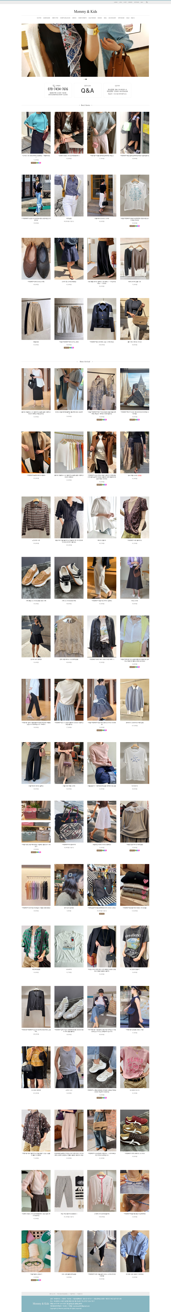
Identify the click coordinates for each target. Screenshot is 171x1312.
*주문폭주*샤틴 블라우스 (134, 540)
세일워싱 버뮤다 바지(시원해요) (102, 844)
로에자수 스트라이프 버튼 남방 (135, 722)
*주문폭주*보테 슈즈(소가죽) (36, 281)
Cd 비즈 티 (135, 786)
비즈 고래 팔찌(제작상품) (69, 1274)
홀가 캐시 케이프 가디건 (135, 342)
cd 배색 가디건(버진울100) (101, 1213)
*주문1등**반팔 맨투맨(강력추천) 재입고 (102, 155)
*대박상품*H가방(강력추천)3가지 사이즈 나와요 (102, 907)
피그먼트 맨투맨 (36, 1090)
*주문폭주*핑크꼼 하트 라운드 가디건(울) (135, 907)
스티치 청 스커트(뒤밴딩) (69, 281)
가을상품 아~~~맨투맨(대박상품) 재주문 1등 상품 (102, 786)
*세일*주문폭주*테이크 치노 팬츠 (69, 342)
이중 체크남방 (36, 969)
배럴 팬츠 (36, 342)
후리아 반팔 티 (102, 540)
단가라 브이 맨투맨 (36, 659)
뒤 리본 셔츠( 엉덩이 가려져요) (135, 1274)
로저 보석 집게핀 (69, 907)
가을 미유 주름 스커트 (69, 786)
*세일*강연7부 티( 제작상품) (134, 844)
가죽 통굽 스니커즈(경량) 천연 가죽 (36, 600)
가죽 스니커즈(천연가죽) (69, 600)
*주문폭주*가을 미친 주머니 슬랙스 (102, 600)
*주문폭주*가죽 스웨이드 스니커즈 (135, 1153)
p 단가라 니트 (36, 540)
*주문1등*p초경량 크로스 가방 (134, 1029)
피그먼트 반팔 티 (134, 969)
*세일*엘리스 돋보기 (36, 1274)
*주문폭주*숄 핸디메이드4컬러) (36, 475)
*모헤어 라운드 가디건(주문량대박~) (69, 155)
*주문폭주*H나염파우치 (69, 844)
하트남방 (69, 218)
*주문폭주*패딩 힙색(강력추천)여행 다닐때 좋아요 (134, 155)
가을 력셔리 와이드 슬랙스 (36, 786)
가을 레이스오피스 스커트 (101, 218)
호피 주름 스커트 (132, 475)
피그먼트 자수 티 (134, 1090)
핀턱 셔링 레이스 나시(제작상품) (69, 659)
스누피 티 (69, 969)
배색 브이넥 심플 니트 (134, 281)
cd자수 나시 (69, 1090)
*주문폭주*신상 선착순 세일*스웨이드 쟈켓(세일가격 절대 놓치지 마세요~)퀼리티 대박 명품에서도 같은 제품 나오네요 (102, 477)
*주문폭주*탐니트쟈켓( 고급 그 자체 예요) (102, 342)
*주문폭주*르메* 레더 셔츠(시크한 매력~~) (101, 659)
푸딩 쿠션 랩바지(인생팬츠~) (69, 1213)
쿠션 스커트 (134, 600)
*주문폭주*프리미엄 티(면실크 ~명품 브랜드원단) (36, 907)
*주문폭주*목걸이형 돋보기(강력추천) (135, 1213)
